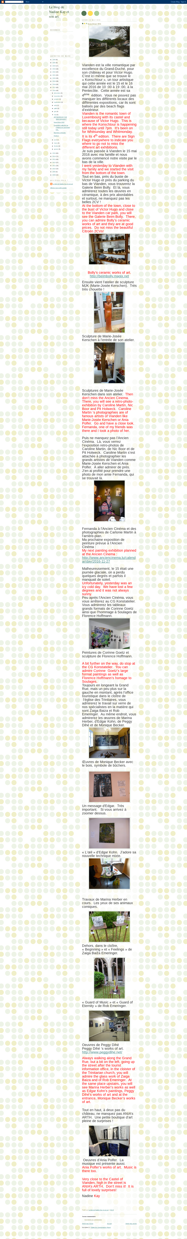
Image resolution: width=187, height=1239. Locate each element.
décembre (57, 93)
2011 (54, 165)
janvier (56, 149)
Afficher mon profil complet (58, 188)
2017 (54, 87)
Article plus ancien (131, 1223)
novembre (57, 96)
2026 (54, 59)
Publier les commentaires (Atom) (101, 1227)
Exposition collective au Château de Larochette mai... (62, 127)
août (55, 105)
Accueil (109, 1223)
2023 (54, 69)
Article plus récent (87, 1223)
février (56, 146)
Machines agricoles (60, 132)
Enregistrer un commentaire (93, 1219)
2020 (54, 78)
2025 (54, 62)
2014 (54, 156)
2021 (54, 75)
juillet (55, 108)
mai (55, 114)
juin (55, 111)
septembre (57, 102)
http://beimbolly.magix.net (109, 276)
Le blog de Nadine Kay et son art (59, 12)
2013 (54, 159)
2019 (54, 81)
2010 (54, 168)
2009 (54, 172)
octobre (56, 99)
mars (56, 143)
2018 (54, 84)
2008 (54, 175)
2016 (54, 90)
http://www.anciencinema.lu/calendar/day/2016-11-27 (109, 559)
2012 (54, 162)
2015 (54, 153)
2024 (54, 66)
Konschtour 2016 (59, 122)
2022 (54, 72)
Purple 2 (56, 136)
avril (55, 140)
